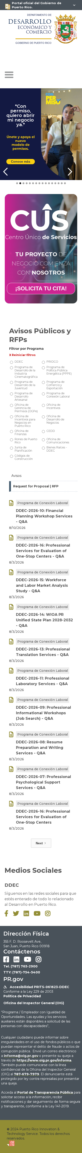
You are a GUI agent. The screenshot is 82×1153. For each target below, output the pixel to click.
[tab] (43, 476)
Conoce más (20, 161)
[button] (9, 75)
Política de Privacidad (22, 996)
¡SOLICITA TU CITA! (41, 288)
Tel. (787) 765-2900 (20, 966)
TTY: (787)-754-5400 (21, 972)
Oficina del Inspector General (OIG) (33, 1003)
